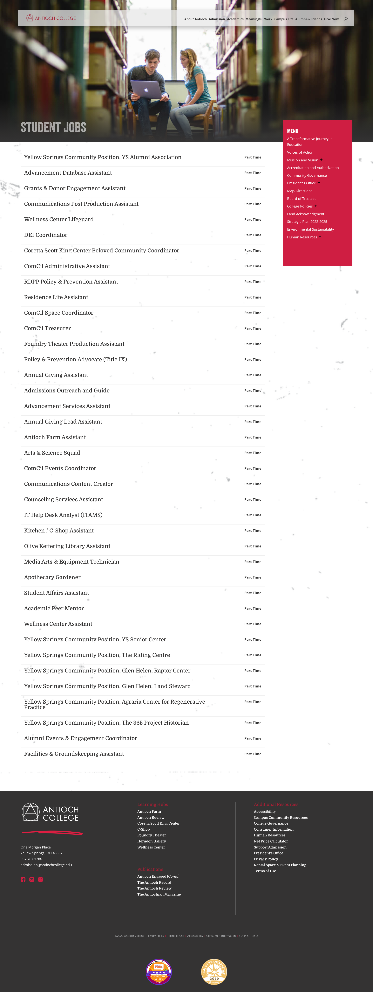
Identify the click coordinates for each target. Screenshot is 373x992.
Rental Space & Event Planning (280, 865)
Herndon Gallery (151, 841)
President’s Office (268, 853)
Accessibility (265, 811)
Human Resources (302, 237)
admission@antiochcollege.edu (46, 864)
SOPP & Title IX (248, 936)
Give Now (331, 19)
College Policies (300, 206)
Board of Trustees (301, 198)
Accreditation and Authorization (313, 167)
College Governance (271, 823)
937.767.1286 (31, 859)
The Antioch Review (154, 888)
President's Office (301, 183)
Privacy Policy (266, 859)
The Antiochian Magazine (159, 894)
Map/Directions (299, 190)
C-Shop (143, 829)
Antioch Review (151, 818)
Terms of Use (265, 871)
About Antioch (195, 19)
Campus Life (283, 19)
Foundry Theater (151, 835)
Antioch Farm (149, 811)
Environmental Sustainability (310, 229)
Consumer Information (274, 829)
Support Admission (270, 847)
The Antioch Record (154, 882)
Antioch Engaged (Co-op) (158, 876)
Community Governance (307, 175)
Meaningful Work (259, 19)
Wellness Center (151, 847)
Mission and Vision (302, 160)
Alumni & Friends (308, 19)
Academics (235, 19)
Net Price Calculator (271, 841)
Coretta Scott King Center (158, 823)
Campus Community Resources (281, 818)
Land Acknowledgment (305, 214)
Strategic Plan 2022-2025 (307, 221)
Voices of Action (300, 152)
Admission (217, 19)
